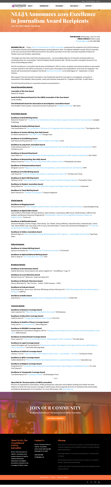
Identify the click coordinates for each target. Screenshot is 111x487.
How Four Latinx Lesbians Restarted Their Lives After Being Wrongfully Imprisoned (61, 147)
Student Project (70, 466)
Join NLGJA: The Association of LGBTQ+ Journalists (82, 460)
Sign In (83, 1)
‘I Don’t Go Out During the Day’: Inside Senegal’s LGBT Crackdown (47, 339)
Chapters (67, 449)
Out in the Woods (28, 324)
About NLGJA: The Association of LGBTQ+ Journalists (74, 444)
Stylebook (61, 466)
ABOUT (30, 6)
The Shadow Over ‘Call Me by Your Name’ (44, 250)
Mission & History (71, 447)
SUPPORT (88, 6)
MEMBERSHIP (44, 6)
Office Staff (81, 447)
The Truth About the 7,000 (33, 257)
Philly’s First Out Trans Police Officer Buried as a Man (44, 161)
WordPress (68, 482)
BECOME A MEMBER (55, 418)
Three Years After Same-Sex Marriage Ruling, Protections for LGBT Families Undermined (55, 155)
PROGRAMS (59, 6)
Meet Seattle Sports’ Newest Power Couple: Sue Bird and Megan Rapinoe (50, 180)
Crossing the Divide (34, 374)
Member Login (62, 462)
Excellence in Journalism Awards (73, 453)
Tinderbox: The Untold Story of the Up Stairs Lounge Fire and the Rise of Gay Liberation (60, 120)
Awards (60, 453)
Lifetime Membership (73, 462)
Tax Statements (90, 447)
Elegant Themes (52, 482)
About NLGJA (45, 477)
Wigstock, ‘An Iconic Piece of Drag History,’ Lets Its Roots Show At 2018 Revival (53, 168)
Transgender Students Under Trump (38, 318)
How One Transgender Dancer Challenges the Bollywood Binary (44, 298)
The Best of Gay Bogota (33, 192)
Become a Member (90, 1)
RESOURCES (74, 6)
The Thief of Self (35, 134)
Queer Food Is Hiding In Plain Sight (46, 141)
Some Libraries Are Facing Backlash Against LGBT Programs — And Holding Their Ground (57, 234)
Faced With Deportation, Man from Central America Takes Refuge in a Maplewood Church (56, 366)
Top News (35, 25)
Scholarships (80, 466)
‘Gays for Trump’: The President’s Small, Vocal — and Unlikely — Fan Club (51, 354)
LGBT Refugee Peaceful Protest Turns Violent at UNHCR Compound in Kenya (54, 207)
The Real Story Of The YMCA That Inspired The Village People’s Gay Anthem (51, 186)
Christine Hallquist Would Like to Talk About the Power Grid (44, 174)
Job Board (88, 466)
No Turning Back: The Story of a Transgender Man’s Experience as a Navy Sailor (55, 128)
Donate (98, 1)
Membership (61, 460)
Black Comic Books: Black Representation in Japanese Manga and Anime (53, 360)
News (27, 25)
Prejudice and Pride (65, 106)
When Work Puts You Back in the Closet (40, 312)
